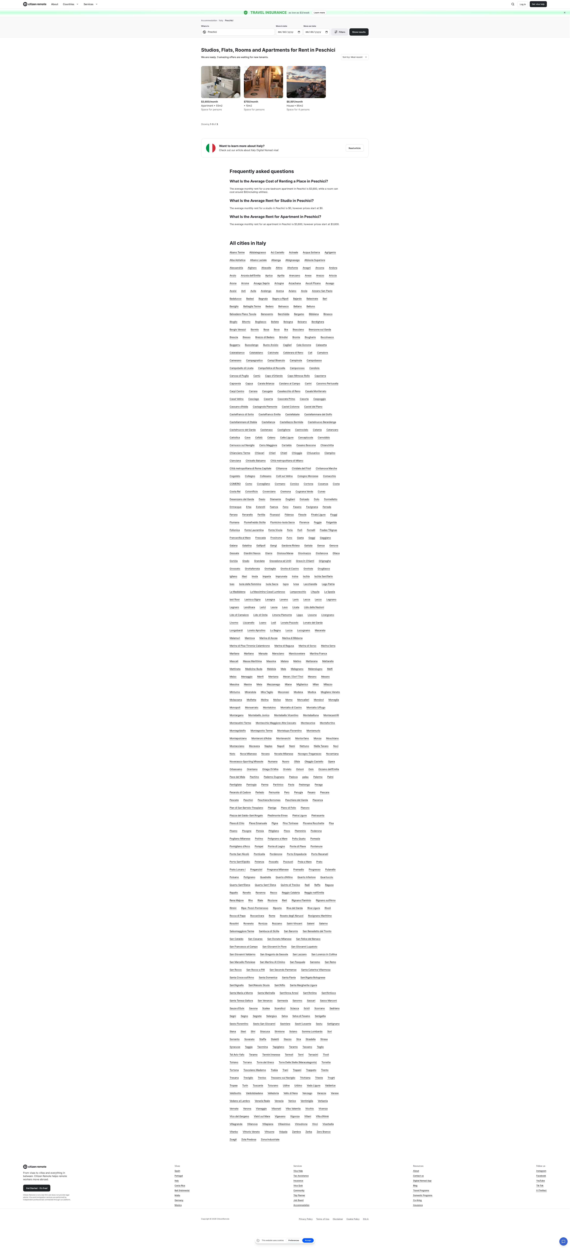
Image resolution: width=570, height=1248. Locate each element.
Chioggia (297, 452)
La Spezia (329, 591)
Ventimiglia (307, 1100)
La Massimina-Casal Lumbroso (267, 591)
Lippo (300, 614)
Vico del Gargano (239, 1116)
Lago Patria (328, 584)
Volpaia (283, 1131)
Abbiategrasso (257, 252)
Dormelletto (330, 499)
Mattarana (312, 661)
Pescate (234, 800)
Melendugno (315, 668)
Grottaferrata (252, 568)
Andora (333, 267)
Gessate (234, 553)
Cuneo (321, 491)
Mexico (178, 1205)
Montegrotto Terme (262, 730)
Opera (331, 761)
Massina (271, 661)
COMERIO (235, 483)
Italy (221, 20)
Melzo (233, 676)
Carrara (253, 391)
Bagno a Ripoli (280, 298)
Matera (285, 661)
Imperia (267, 576)
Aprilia (280, 275)
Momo (289, 699)
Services (88, 4)
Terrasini (313, 1054)
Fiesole (302, 514)
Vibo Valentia (293, 1108)
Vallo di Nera (291, 1093)
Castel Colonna (290, 406)
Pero (286, 792)
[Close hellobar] (564, 12)
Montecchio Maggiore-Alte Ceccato (276, 722)
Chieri (272, 452)
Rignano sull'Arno (326, 900)
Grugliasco (324, 568)
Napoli (280, 746)
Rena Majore (237, 900)
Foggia (318, 522)
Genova (333, 545)
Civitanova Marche (326, 468)
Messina (234, 684)
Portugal (179, 1175)
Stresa (324, 1039)
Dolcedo (304, 499)
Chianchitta (327, 445)
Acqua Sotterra (311, 252)
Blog (415, 1185)
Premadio (298, 869)
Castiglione (283, 429)
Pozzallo (273, 861)
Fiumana (234, 522)
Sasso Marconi (328, 1000)
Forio (290, 530)
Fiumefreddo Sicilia (255, 522)
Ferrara (234, 514)
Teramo (253, 1054)
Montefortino (327, 722)
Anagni (307, 267)
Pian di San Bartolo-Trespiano (246, 807)
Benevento (267, 314)
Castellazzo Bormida (291, 422)
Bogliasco (260, 321)
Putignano (249, 877)
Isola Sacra (272, 584)
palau (305, 776)
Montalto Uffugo (316, 707)
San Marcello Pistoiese (242, 962)
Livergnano (327, 614)
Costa (336, 483)
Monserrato (251, 707)
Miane (288, 684)
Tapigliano (278, 1046)
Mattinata (235, 668)
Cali (310, 352)
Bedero (270, 306)
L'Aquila (315, 591)
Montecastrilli (331, 715)
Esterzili (260, 506)
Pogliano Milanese (240, 838)
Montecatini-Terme (240, 722)
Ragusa (329, 884)
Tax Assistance (301, 1175)
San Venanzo (265, 1000)
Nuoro (285, 761)
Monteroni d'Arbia (261, 738)
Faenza (274, 506)
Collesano (265, 476)
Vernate (234, 1108)
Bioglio (233, 321)
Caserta (268, 398)
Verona (247, 1108)
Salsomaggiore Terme (242, 931)
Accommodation (209, 20)
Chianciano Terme (240, 452)
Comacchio (329, 476)
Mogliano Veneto (330, 692)
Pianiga (272, 807)
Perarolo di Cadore (240, 792)
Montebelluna (311, 715)
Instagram (541, 1171)
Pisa (331, 823)
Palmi (330, 776)
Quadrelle (265, 877)
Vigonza (295, 1116)
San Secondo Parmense (283, 969)
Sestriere (285, 1023)
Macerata (320, 630)
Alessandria (236, 267)
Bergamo (299, 314)
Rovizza (262, 923)
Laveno (284, 599)
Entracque (235, 506)
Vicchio (309, 1108)
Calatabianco (237, 352)
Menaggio (246, 676)
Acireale (293, 252)
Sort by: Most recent (352, 57)
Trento (324, 1070)
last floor (235, 599)
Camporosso (297, 368)
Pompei (259, 846)
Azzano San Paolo (322, 290)
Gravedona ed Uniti (280, 560)
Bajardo (297, 298)
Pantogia (251, 784)
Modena (298, 692)
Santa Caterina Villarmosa (315, 969)
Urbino (298, 1085)
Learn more (319, 12)
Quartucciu (326, 877)
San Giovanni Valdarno (242, 954)
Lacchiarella (310, 584)
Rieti (284, 900)
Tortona (234, 1070)
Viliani (307, 1116)
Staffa (262, 1039)
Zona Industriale (270, 1139)
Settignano (333, 1023)
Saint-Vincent (294, 923)
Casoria (304, 398)
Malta (177, 1195)
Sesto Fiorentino (239, 1023)
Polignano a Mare (277, 838)
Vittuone (269, 1131)
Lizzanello (248, 622)
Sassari (311, 1000)
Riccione (272, 900)
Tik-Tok (539, 1185)
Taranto (293, 1046)
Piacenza (318, 800)
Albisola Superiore (314, 260)
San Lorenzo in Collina (324, 954)
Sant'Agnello (237, 985)
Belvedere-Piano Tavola (243, 314)
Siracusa (265, 1031)
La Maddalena (237, 591)
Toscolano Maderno (254, 1070)
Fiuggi (333, 514)
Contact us (418, 1175)
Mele (283, 668)
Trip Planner (299, 1195)
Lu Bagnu (275, 630)
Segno (244, 1016)
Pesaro (311, 792)
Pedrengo (304, 784)
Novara (265, 753)
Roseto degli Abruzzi (291, 915)
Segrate (257, 1016)
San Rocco (236, 969)
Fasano (297, 506)
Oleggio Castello (314, 761)
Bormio (255, 329)
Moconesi (283, 692)
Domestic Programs (422, 1195)
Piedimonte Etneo (278, 815)
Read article (355, 148)
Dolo (316, 499)
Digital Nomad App (422, 1180)
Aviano (292, 290)
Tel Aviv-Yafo (237, 1054)
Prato (319, 861)
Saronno (297, 1000)
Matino (297, 661)
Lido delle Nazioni (314, 607)
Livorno (234, 622)
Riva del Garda (294, 908)
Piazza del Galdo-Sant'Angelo (246, 815)
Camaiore (322, 352)
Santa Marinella (266, 992)
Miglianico (302, 684)
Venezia (279, 1100)
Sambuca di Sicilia (269, 931)
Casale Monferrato (315, 391)
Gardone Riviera (291, 545)
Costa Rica (180, 1185)
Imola (255, 576)
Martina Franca (318, 653)
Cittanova (281, 468)
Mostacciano (237, 746)
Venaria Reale (262, 1100)
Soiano (293, 1031)
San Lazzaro (300, 954)
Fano (285, 506)
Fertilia (261, 514)
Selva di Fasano (301, 1016)
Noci (335, 746)
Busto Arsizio (270, 344)
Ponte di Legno (276, 846)
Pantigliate (236, 784)
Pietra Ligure (299, 815)
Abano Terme (237, 252)
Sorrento (235, 1039)
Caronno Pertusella (327, 383)
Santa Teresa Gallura (241, 1000)
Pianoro (305, 807)
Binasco (327, 314)
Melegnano (297, 668)
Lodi (273, 622)
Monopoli (235, 707)
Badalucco (236, 298)
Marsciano (278, 653)
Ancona (319, 267)
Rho (250, 900)
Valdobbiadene (254, 1093)
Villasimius (284, 1124)
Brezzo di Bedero (264, 337)
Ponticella (259, 854)
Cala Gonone (303, 344)
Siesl (243, 1031)
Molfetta (251, 699)
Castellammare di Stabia (243, 422)
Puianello (330, 869)
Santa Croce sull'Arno (242, 977)
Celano (271, 437)
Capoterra (320, 375)
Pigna (275, 823)
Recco (273, 892)
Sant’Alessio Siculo (259, 985)
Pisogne (246, 830)
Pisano (233, 830)
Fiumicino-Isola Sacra (282, 522)
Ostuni (300, 769)
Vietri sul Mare (262, 1116)
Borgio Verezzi (238, 329)
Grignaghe (325, 560)
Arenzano (294, 275)
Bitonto (246, 321)
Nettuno (304, 746)
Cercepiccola (305, 437)
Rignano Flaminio (301, 900)
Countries (68, 4)
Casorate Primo (286, 398)
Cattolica (235, 437)
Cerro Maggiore (268, 445)
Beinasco (283, 306)
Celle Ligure (286, 437)
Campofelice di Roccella (271, 368)
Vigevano (280, 1116)
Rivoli (328, 908)
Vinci (315, 1124)
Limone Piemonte (282, 614)
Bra (286, 329)
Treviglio (248, 1077)
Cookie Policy (353, 1219)
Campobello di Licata (241, 368)
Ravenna (260, 892)
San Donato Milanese (279, 938)
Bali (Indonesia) (182, 1190)
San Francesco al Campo (244, 946)
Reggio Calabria (291, 892)
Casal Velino (237, 398)
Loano (262, 622)
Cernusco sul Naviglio (242, 445)
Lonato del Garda (313, 622)
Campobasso (314, 360)
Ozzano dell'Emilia (328, 769)
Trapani (297, 1070)
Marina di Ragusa (284, 645)
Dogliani (290, 499)
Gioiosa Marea (285, 553)
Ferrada (327, 506)
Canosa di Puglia (239, 375)
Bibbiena (314, 314)
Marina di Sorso (307, 645)
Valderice (330, 1085)
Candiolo (314, 368)
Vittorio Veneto (251, 1131)
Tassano (307, 1046)
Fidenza (289, 514)
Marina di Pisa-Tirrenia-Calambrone (250, 645)
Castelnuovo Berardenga (322, 422)
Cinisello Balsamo (256, 460)
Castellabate (292, 414)
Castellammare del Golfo (318, 414)
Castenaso (266, 429)
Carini (308, 383)
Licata (295, 607)
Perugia (298, 792)
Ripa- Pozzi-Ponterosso (254, 908)
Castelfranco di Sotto (242, 414)
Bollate (275, 321)
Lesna (274, 607)
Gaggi (311, 537)
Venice (292, 1100)
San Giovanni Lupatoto (304, 946)
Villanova (252, 1124)
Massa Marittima (252, 661)
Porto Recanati (319, 854)
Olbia (297, 761)
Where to (205, 26)
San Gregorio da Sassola (274, 954)
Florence (304, 522)
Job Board (298, 1200)
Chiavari (259, 452)
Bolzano (302, 321)
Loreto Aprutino (256, 630)
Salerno (323, 923)
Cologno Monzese (307, 476)
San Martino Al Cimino (272, 962)
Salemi (310, 923)
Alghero (252, 267)
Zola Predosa (248, 1139)
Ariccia (333, 275)
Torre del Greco (265, 1062)
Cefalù (259, 437)
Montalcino (269, 707)
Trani (285, 1070)
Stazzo (288, 1039)
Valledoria (273, 1093)
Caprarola (235, 383)
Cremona (285, 491)
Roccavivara (257, 915)
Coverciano (269, 491)
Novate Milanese (283, 753)
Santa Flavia (289, 977)
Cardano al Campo (289, 383)
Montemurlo (313, 730)
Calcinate (273, 352)
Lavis (296, 599)
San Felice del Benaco (308, 938)
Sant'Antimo (310, 992)
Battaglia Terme (252, 306)
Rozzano (277, 923)
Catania (317, 429)
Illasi (244, 576)
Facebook (541, 1175)
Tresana (234, 1077)
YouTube (540, 1180)
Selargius (271, 1016)
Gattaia (308, 545)
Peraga (319, 784)
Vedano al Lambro (240, 1100)
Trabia (274, 1070)
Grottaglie (270, 568)
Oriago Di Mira (270, 769)
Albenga (276, 260)
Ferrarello (247, 514)
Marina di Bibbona (292, 638)
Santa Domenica (268, 977)
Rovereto (248, 923)
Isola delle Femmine (250, 584)
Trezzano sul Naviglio (283, 1077)
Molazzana (236, 699)
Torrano (247, 1062)
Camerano (235, 360)
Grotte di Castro (290, 568)
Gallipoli (260, 545)
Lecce (306, 599)
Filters (342, 32)
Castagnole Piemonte (265, 406)
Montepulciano (238, 738)
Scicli (307, 1008)
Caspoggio (319, 398)
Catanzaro (332, 429)
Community (298, 1190)
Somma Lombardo (312, 1031)
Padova (293, 776)
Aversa (280, 290)
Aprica (269, 275)
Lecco (318, 599)
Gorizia (234, 560)
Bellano (297, 306)
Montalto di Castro (291, 707)
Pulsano (234, 877)
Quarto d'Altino (284, 877)
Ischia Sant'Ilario (323, 576)
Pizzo (287, 830)
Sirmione (280, 1031)
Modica (312, 692)
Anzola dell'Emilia (251, 275)
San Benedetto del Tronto (317, 931)
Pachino (254, 776)
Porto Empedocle (297, 854)
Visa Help (298, 1171)
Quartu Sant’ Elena (265, 884)
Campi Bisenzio (276, 360)
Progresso (314, 869)
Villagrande (236, 1124)
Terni (301, 1054)
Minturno (235, 692)
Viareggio (261, 1108)
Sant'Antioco (329, 992)
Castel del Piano (313, 406)
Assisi (233, 290)
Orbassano (236, 769)
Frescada (260, 537)
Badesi (250, 298)
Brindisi (283, 337)
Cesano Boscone (306, 445)
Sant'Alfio (279, 985)
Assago (330, 283)
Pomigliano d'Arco (240, 846)
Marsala (263, 653)
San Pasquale (297, 962)
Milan (316, 684)
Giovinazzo (304, 553)
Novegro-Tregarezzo (309, 753)
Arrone (245, 283)
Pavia (291, 784)
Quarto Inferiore (306, 877)
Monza (317, 738)
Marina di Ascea (268, 638)
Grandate (259, 560)
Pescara (324, 792)
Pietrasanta (317, 815)
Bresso (247, 337)
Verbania (323, 1100)
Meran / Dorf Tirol (293, 676)
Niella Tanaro (321, 746)
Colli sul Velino (284, 476)
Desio (262, 499)
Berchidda (283, 314)
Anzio (233, 275)
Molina (265, 699)
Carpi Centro (237, 391)
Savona (253, 1008)
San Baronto (291, 931)
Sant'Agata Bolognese (312, 977)
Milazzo (328, 684)
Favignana (312, 506)
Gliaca (336, 553)
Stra (298, 1039)
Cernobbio (324, 437)
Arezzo (320, 275)
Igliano (233, 576)
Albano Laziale (258, 260)
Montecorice (308, 722)
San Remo (330, 962)
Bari (325, 298)
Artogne (279, 283)
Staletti (275, 1039)
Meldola (271, 668)
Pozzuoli (288, 861)
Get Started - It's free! (37, 1188)
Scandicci (279, 1008)
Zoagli (233, 1139)
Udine (286, 1085)
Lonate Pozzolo (289, 622)
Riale (260, 900)
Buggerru (235, 344)
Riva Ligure (313, 908)
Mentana (273, 676)
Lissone (312, 614)
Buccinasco (327, 337)
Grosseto (235, 568)
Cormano (280, 483)
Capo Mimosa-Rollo (299, 375)
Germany (179, 1200)
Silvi (253, 1031)
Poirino (259, 838)
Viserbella (328, 1124)
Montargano (237, 715)
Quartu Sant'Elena (240, 884)
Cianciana (235, 460)
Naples (268, 746)
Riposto (277, 908)
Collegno (250, 476)
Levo (285, 607)
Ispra (286, 584)
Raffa (317, 884)
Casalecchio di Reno (288, 391)
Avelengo (266, 290)
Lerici (263, 607)
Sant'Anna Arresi (289, 992)
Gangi (273, 545)
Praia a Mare (305, 861)
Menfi (260, 676)
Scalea (266, 1008)
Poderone (316, 830)
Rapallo (234, 892)
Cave (247, 437)
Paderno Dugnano (274, 776)
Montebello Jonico (258, 715)
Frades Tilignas (328, 530)
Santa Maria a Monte (241, 992)
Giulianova (322, 553)
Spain (177, 1171)
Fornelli (311, 530)
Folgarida (331, 522)
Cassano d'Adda (239, 406)
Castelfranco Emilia (270, 414)
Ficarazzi (275, 514)
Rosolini (234, 923)
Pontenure (316, 846)
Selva (285, 1016)
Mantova (250, 638)
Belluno (311, 306)
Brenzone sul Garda (320, 329)
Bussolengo (251, 344)
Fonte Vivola (275, 530)
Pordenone (276, 854)
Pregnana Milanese (278, 869)
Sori (329, 1031)
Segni (233, 1016)
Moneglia (333, 699)
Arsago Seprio (262, 283)
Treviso (262, 1077)
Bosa (266, 329)
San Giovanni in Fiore (274, 946)
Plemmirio (300, 830)
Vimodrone (301, 1124)
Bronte (296, 337)
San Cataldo (236, 938)
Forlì (299, 530)
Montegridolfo (238, 730)
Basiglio (234, 306)
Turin (245, 1085)
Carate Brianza (266, 383)
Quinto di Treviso (290, 884)
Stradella (311, 1039)
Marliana (234, 653)
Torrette (326, 1062)
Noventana (332, 753)
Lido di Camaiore (239, 614)
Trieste (319, 1077)
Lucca (289, 630)
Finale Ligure (318, 514)
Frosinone (276, 537)
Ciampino (329, 452)
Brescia (234, 337)
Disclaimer (338, 1219)
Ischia (306, 576)
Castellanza (268, 422)
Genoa (321, 545)
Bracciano (298, 329)
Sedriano (335, 1008)
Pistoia (260, 830)
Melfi (330, 668)
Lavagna (270, 599)
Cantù (256, 375)
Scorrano (319, 1008)
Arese (308, 275)
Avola (304, 290)
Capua (249, 383)
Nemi (292, 746)
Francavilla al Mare (240, 537)
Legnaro (234, 607)
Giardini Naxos (252, 553)
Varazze (321, 1093)
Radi (307, 884)
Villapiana (267, 1124)
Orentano (252, 769)
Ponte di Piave (298, 846)
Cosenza (323, 483)
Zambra (296, 1131)
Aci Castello (277, 252)
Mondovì (319, 699)
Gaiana (234, 545)
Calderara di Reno (293, 352)
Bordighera (318, 321)
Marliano (249, 653)
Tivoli (326, 1054)
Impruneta (281, 576)
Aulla (253, 290)
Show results (359, 32)
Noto (232, 753)
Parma (264, 784)
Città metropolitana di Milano (286, 460)
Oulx (311, 769)
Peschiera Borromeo (269, 800)
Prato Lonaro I (238, 869)
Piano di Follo (288, 807)
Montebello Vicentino (286, 715)
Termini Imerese (271, 1054)
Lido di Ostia (260, 614)
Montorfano (302, 738)
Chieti (283, 452)
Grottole (308, 568)
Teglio (320, 1046)
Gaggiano (325, 537)
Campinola (296, 360)
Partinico (278, 784)
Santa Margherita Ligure (303, 985)
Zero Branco (324, 1131)
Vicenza (323, 1108)
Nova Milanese (248, 753)
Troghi (331, 1077)
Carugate (267, 391)
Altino (279, 267)
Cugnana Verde (304, 491)
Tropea (234, 1085)
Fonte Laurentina (254, 530)
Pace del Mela (237, 776)
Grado (245, 560)
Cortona (308, 483)
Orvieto (287, 769)
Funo (289, 537)
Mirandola (250, 692)
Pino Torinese (290, 823)
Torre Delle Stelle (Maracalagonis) (298, 1062)
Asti (243, 290)
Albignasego (292, 260)
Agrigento (330, 252)
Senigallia (320, 1016)
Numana (272, 761)
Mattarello (328, 661)
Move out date (310, 26)
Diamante (275, 499)
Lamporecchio (298, 591)
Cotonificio (251, 491)
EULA (366, 1219)
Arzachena (295, 283)
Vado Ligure (313, 1085)
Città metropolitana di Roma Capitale (250, 468)
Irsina (295, 576)
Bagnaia (263, 298)
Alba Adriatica (237, 260)
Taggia (248, 1046)
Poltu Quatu (299, 838)
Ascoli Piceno (313, 283)
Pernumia (274, 792)
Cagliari (287, 344)
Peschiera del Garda (296, 800)
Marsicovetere (297, 653)
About (54, 4)
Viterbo (234, 1131)
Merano (312, 676)
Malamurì (235, 638)
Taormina (262, 1046)
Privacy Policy (306, 1219)
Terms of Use (322, 1219)
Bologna (288, 321)
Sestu (319, 1023)
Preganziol (256, 869)
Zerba (308, 1131)
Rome (272, 915)
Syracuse (235, 1046)
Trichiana (305, 1077)
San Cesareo (255, 938)
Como (248, 483)
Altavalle (266, 267)
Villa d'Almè (322, 1116)
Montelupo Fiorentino (289, 730)
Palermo (318, 776)
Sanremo (315, 962)
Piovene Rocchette (313, 823)
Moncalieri (303, 699)
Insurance (298, 1180)
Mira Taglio (267, 692)
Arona (233, 283)
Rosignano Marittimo (320, 915)
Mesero (325, 676)
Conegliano (263, 483)
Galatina (247, 545)
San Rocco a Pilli (255, 969)
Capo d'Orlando (274, 375)
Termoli (289, 1054)
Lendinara (249, 607)
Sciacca (294, 1008)
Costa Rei (235, 491)
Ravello (247, 892)
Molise (277, 699)
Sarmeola (282, 1000)
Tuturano (273, 1085)
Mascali (234, 661)
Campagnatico (254, 360)
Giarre (268, 553)
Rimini (233, 908)
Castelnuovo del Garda (243, 429)
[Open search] (513, 4)
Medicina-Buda (253, 668)
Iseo (232, 584)
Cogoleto (235, 476)
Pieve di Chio (237, 823)
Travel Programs (421, 1190)
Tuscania (258, 1085)
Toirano (234, 1062)
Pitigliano (274, 830)
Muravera (254, 746)
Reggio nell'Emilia (314, 892)
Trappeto (311, 1070)
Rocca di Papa (238, 915)
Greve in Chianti (305, 560)
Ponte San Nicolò (239, 854)
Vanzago (307, 1093)
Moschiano (332, 738)
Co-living (417, 1200)
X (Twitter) (541, 1190)
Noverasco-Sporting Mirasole (246, 761)
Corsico (294, 483)
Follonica (235, 530)
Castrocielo (301, 429)
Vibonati (276, 1108)
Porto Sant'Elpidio (240, 861)
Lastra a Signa (252, 599)
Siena (233, 1031)
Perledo (259, 792)
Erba (248, 506)
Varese (335, 1093)
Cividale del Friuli (301, 468)
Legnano (331, 599)
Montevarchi (283, 738)
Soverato (249, 1039)
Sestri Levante (303, 1023)
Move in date (281, 26)
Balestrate (312, 298)
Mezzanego (273, 684)
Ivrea (296, 584)
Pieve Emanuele (258, 823)
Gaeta (300, 537)
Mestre (248, 684)
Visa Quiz (298, 1185)
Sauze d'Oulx (237, 1008)
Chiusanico (313, 452)
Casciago (253, 398)
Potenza (259, 861)
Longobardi (236, 630)
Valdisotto (235, 1093)
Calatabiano (256, 352)
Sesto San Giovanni (264, 1023)
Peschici (248, 800)
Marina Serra (328, 645)
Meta (259, 684)
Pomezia (315, 838)
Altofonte (292, 267)
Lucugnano (303, 630)
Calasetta (321, 344)
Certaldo (287, 445)
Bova (277, 329)
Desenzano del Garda (242, 499)
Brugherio (310, 337)
